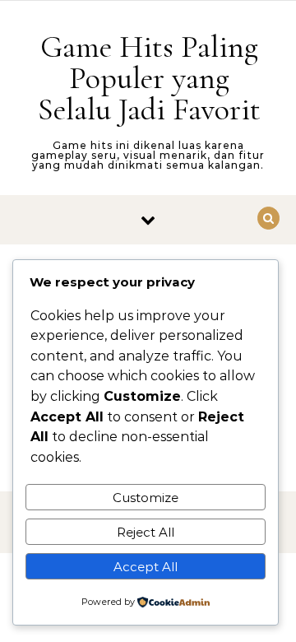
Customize (145, 497)
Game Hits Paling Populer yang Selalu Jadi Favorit (149, 78)
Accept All (145, 567)
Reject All (145, 532)
